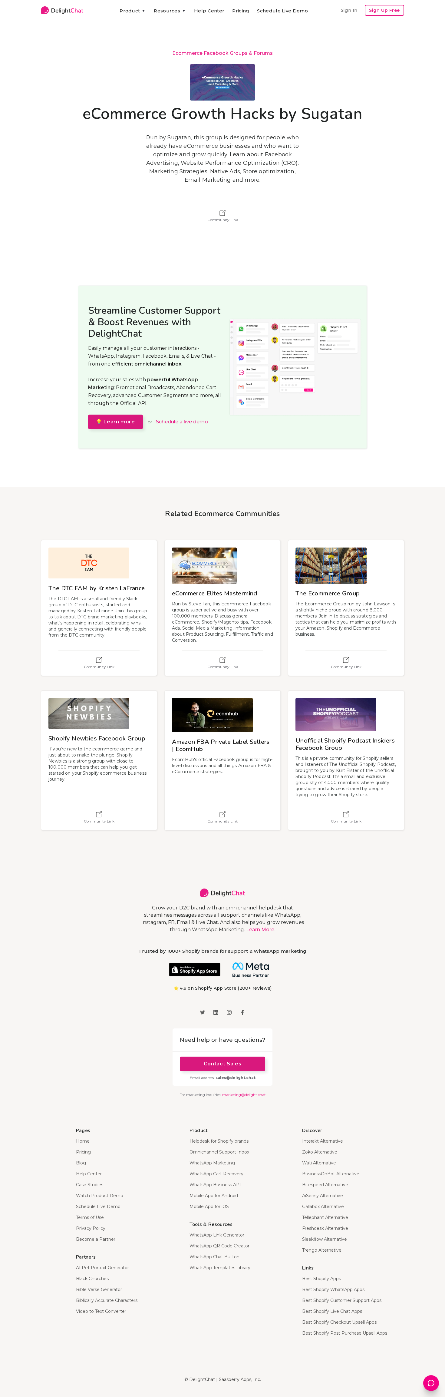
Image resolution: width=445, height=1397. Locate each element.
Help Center (209, 11)
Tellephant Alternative (325, 1217)
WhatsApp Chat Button (214, 1257)
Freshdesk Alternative (325, 1228)
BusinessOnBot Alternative (330, 1174)
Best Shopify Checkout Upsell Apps (339, 1322)
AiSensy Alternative (322, 1195)
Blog (81, 1163)
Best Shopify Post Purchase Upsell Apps (344, 1333)
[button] (133, 11)
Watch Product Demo (99, 1195)
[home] (62, 10)
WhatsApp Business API (215, 1184)
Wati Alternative (319, 1163)
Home (83, 1141)
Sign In (349, 10)
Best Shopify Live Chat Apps (332, 1311)
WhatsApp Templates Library (220, 1267)
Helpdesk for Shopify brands (219, 1141)
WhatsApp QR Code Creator (219, 1246)
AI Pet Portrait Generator (102, 1267)
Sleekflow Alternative (324, 1239)
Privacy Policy (90, 1228)
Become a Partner (95, 1239)
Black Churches (92, 1278)
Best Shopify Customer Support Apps (341, 1300)
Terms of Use (90, 1217)
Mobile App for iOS (209, 1206)
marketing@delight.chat (244, 1094)
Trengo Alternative (321, 1250)
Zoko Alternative (319, 1152)
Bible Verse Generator (99, 1289)
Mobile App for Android (214, 1195)
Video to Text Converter (101, 1311)
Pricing (240, 11)
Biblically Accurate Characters (106, 1300)
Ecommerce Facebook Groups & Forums (222, 53)
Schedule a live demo (182, 422)
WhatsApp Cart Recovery (216, 1174)
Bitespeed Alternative (325, 1184)
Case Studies (89, 1184)
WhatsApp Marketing (212, 1163)
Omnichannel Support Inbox (219, 1152)
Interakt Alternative (322, 1141)
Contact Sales (222, 1064)
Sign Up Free (384, 10)
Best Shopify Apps (321, 1278)
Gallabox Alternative (323, 1206)
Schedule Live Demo (282, 11)
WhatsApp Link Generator (217, 1235)
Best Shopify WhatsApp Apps (333, 1289)
